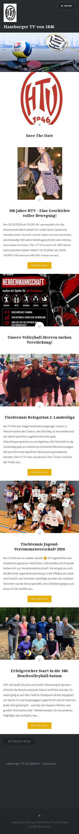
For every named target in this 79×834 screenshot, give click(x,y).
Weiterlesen (39, 265)
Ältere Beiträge (19, 741)
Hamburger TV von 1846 (29, 26)
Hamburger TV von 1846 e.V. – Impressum (31, 763)
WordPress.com (42, 826)
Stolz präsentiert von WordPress (31, 822)
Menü (68, 5)
